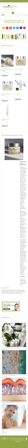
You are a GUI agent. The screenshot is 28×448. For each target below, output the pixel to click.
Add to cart (4, 75)
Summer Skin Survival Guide (8, 375)
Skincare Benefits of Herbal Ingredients (11, 348)
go (13, 13)
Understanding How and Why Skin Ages (11, 402)
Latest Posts (6, 317)
